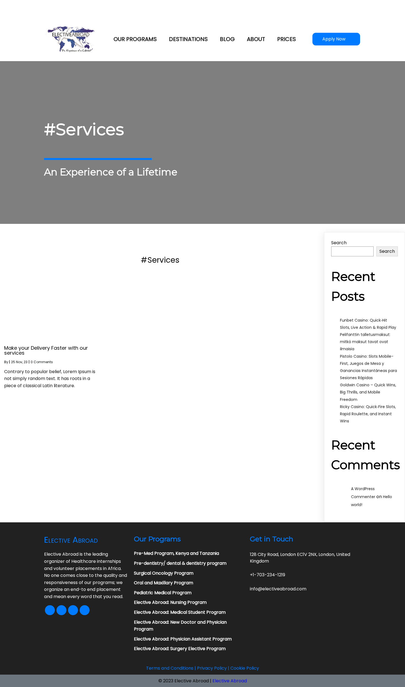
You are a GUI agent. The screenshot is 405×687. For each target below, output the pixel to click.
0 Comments (42, 362)
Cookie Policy (244, 668)
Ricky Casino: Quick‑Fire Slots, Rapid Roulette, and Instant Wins (368, 414)
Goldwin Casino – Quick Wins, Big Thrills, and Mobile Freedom (368, 392)
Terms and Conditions (169, 668)
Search (339, 243)
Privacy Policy (212, 668)
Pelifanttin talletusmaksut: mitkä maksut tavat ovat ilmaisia (365, 342)
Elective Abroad (229, 681)
